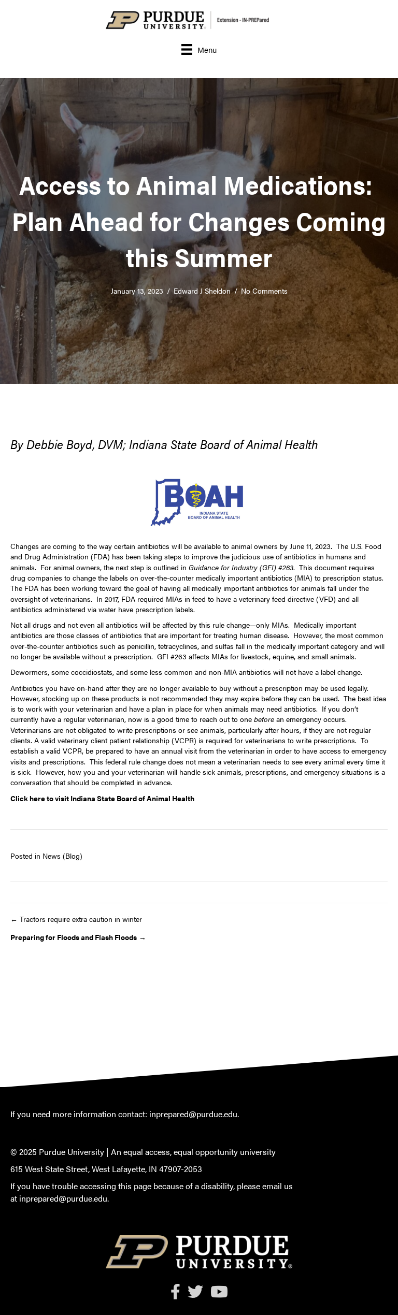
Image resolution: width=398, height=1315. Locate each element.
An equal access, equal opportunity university (193, 1152)
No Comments (264, 290)
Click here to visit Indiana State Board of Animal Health (102, 798)
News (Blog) (62, 855)
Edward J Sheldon (202, 290)
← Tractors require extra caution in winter (76, 919)
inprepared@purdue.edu (193, 1114)
